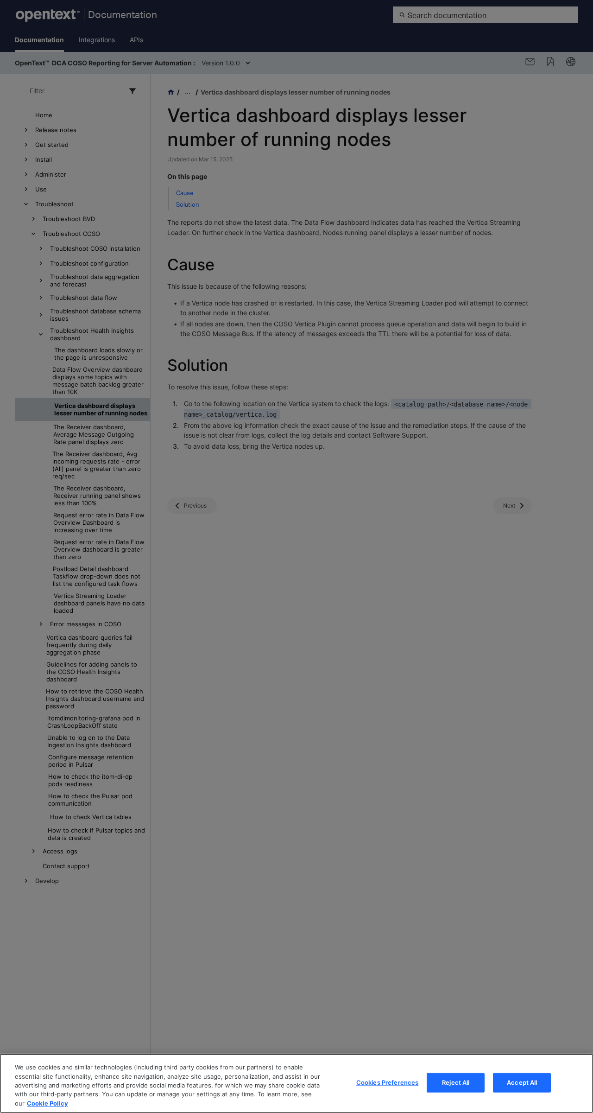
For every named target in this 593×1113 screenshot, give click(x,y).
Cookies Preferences (387, 1082)
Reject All (455, 1082)
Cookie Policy (47, 1103)
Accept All (522, 1082)
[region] (296, 1083)
